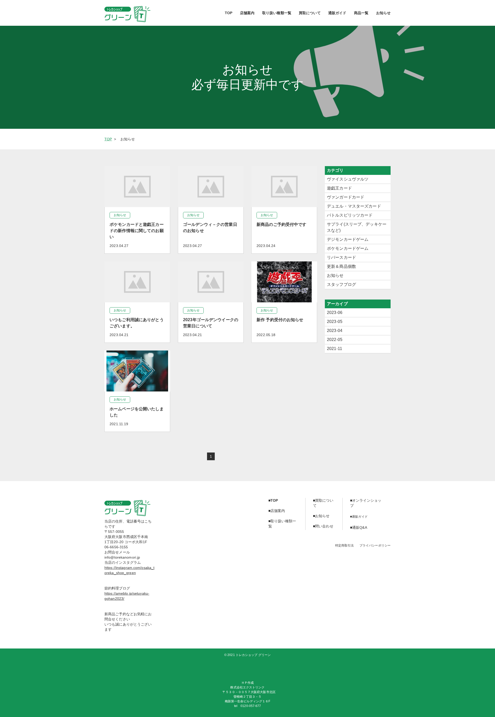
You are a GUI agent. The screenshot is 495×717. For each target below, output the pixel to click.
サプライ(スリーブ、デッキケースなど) (356, 227)
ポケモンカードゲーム (347, 248)
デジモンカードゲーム (347, 239)
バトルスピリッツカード (350, 215)
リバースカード (341, 257)
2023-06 (334, 312)
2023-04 (334, 330)
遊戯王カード (339, 188)
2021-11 (334, 348)
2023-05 (334, 321)
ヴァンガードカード (345, 197)
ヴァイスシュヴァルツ (347, 179)
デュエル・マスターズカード (354, 206)
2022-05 (334, 339)
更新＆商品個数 (341, 266)
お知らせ (335, 275)
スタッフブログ (341, 284)
